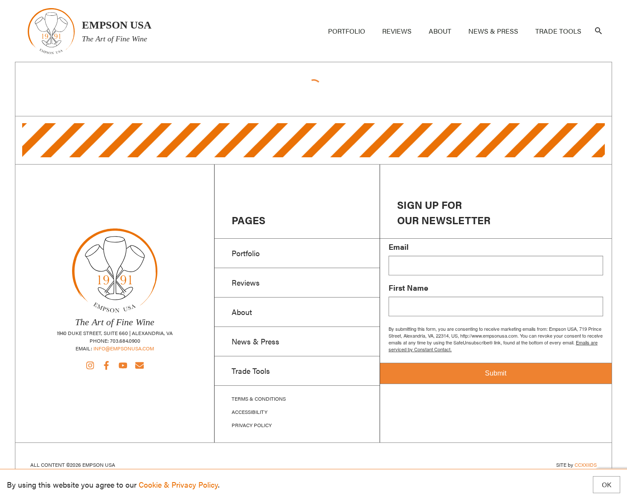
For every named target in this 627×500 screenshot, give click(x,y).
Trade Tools (558, 31)
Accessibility (249, 412)
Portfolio (346, 31)
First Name (408, 288)
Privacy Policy (252, 425)
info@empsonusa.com (123, 348)
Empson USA (51, 31)
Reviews (397, 31)
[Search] (598, 31)
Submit (495, 373)
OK (606, 484)
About (440, 31)
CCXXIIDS (586, 464)
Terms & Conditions (259, 398)
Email (399, 247)
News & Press (493, 31)
